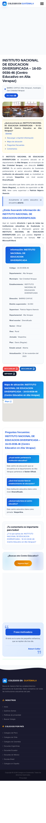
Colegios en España (11, 764)
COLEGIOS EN (22, 680)
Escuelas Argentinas (12, 746)
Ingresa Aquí (23, 563)
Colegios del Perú (11, 733)
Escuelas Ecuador (11, 750)
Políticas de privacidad (12, 715)
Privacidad (23, 778)
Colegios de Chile (10, 737)
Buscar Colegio (9, 719)
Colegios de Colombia (12, 742)
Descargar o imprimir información (20, 138)
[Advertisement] (23, 31)
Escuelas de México (11, 755)
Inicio (6, 707)
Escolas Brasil (9, 759)
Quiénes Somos (10, 711)
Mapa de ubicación (14, 141)
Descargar (9, 369)
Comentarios (12, 149)
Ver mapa (10, 95)
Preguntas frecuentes (15, 145)
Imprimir (8, 374)
